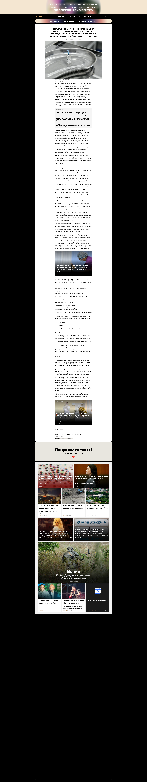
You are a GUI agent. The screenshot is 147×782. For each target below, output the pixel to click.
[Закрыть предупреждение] (110, 780)
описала (62, 94)
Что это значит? (51, 780)
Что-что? (62, 436)
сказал (86, 277)
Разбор (69, 16)
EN (110, 16)
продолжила (78, 96)
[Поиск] (108, 16)
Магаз (80, 16)
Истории (64, 16)
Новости (58, 16)
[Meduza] (39, 16)
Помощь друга (87, 16)
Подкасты (75, 16)
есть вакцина (87, 354)
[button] (73, 60)
